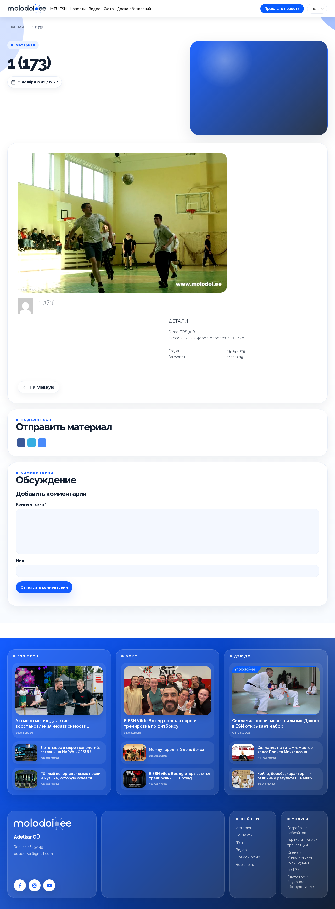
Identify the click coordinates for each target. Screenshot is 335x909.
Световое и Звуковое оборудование (300, 882)
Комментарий (31, 504)
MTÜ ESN (58, 9)
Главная (15, 27)
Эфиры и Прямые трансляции (302, 842)
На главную (42, 387)
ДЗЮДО (242, 656)
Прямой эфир (248, 857)
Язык (315, 9)
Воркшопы (245, 864)
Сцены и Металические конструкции (299, 857)
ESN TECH (27, 656)
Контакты (244, 835)
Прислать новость (282, 9)
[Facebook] (20, 885)
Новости (78, 9)
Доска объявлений (134, 9)
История (243, 828)
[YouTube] (49, 885)
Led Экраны (297, 870)
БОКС (131, 656)
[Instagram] (35, 885)
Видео (94, 9)
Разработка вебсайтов (297, 830)
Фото (109, 9)
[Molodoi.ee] (42, 823)
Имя (20, 560)
